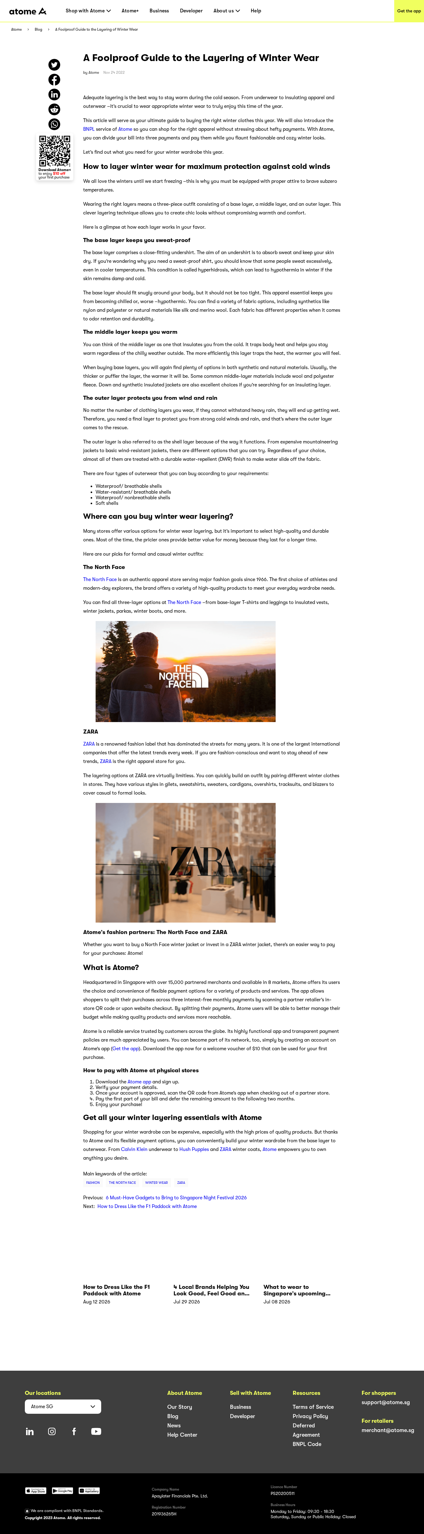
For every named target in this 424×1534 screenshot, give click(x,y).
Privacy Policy (310, 1416)
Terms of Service (313, 1407)
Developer (191, 11)
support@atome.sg (386, 1402)
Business (159, 11)
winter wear (156, 1183)
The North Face (100, 579)
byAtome (91, 72)
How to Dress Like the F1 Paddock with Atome (147, 1206)
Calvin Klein (134, 1149)
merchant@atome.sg (388, 1430)
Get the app (409, 10)
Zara (181, 1183)
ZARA (89, 744)
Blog (38, 30)
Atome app (139, 1082)
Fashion (93, 1183)
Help (256, 11)
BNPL (89, 129)
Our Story (179, 1407)
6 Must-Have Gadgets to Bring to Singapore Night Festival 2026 (176, 1198)
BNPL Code (307, 1444)
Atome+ (130, 11)
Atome (16, 30)
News (174, 1425)
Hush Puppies (194, 1149)
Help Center (182, 1435)
